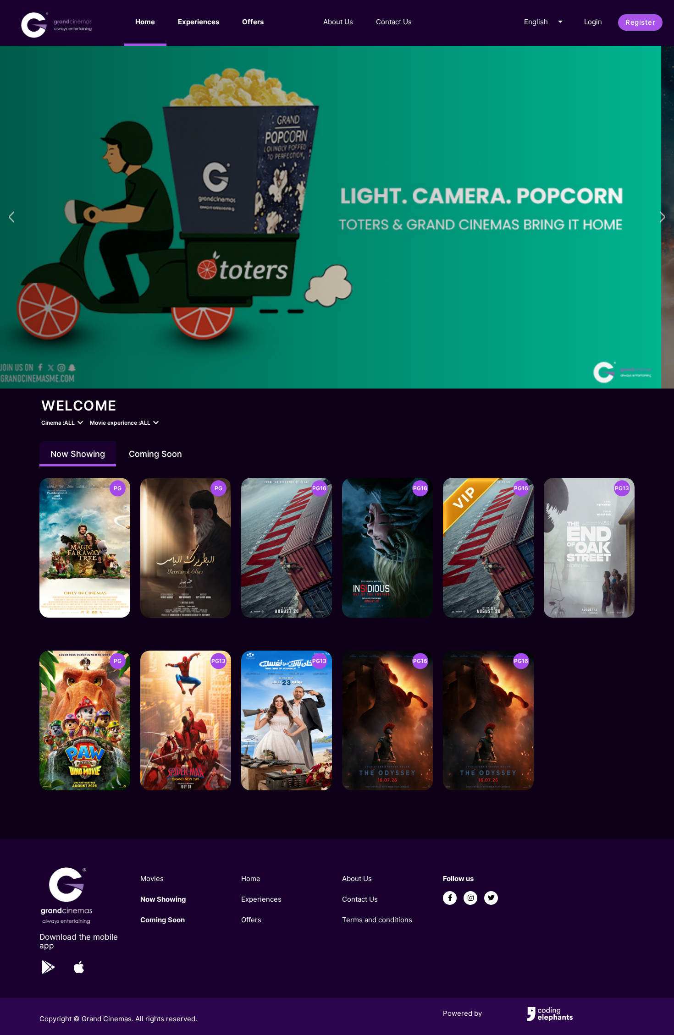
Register (640, 22)
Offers (253, 21)
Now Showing (77, 454)
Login (593, 21)
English (545, 21)
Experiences (198, 21)
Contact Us (394, 21)
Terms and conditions (377, 919)
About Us (338, 21)
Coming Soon (155, 454)
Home (145, 21)
